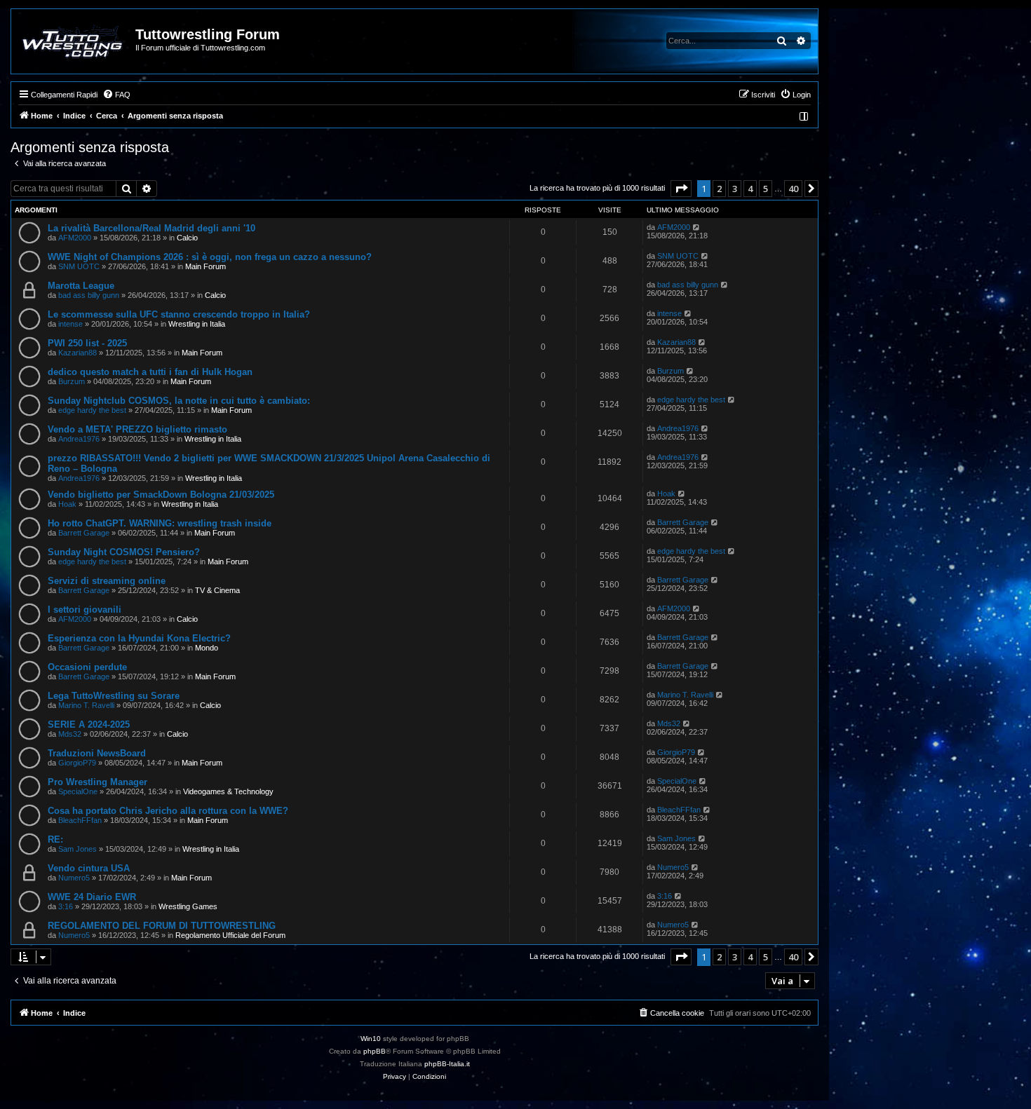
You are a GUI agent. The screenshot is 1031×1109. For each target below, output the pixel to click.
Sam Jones (77, 849)
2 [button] (719, 188)
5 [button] (765, 188)
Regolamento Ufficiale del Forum (230, 935)
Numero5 (74, 877)
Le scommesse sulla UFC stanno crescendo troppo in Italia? (179, 314)
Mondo (206, 648)
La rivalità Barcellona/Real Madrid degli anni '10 (151, 228)
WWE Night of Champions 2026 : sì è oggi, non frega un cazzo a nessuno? (210, 257)
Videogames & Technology (228, 791)
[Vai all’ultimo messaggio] (696, 227)
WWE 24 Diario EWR (92, 897)
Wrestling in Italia (196, 324)
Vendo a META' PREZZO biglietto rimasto (137, 429)
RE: (55, 839)
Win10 (370, 1038)
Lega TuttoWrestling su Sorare (114, 695)
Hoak (67, 504)
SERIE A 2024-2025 (89, 724)
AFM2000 (74, 237)
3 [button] (734, 188)
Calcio (187, 237)
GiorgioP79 (77, 762)
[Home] (74, 41)
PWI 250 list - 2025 (87, 343)
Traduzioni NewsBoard (97, 753)
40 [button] (793, 188)
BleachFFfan (80, 820)
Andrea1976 (79, 439)
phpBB (374, 1051)
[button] (681, 188)
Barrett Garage (83, 533)
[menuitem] (116, 94)
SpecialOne (77, 791)
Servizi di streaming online (107, 581)
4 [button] (750, 188)
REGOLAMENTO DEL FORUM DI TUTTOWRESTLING (162, 925)
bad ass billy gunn (88, 295)
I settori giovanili (84, 609)
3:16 (65, 906)
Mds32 (69, 734)
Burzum (71, 381)
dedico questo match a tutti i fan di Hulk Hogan (150, 372)
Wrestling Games (188, 906)
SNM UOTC (79, 266)
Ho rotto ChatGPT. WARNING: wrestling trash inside (159, 523)
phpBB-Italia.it (447, 1064)
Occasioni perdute (87, 667)
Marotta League (81, 285)
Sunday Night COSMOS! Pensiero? (124, 552)
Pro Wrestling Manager (97, 782)
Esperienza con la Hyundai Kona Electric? (139, 638)
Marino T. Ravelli (86, 705)
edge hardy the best (92, 410)
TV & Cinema (217, 590)
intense (70, 324)
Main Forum (205, 266)
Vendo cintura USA (89, 868)
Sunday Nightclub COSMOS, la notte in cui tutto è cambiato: (179, 400)
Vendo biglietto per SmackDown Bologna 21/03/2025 (161, 494)
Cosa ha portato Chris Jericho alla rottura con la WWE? (168, 810)
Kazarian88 (77, 352)
